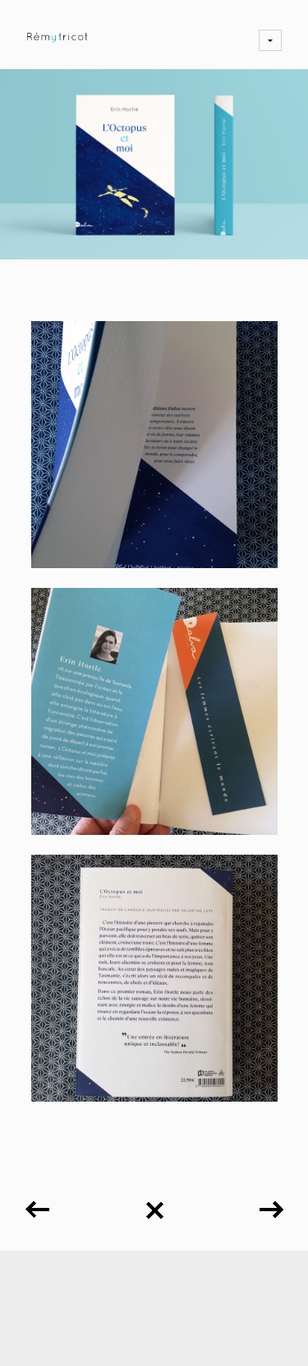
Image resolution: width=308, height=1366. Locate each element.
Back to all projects (154, 1204)
